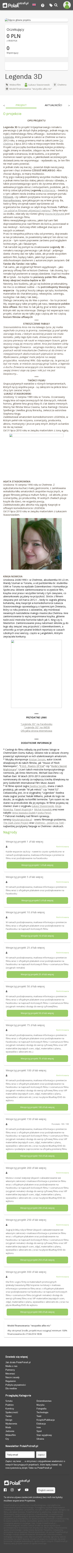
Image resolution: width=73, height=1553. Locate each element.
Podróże (9, 1405)
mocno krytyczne (54, 213)
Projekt (21, 105)
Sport (39, 1431)
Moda (8, 1427)
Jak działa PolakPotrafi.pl (18, 1362)
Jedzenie (9, 1431)
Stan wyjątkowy (44, 1435)
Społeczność (11, 1412)
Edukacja (41, 1423)
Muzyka (40, 1405)
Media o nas (11, 1366)
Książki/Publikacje (45, 1420)
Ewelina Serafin (37, 786)
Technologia (42, 1412)
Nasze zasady (12, 1377)
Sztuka (8, 1401)
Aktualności (53, 105)
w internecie (49, 190)
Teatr (38, 1416)
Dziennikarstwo (43, 1401)
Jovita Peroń (44, 812)
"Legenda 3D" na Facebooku (36, 724)
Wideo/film (15, 84)
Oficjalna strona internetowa (36, 730)
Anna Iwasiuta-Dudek (24, 812)
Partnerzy (10, 1370)
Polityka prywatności (15, 1385)
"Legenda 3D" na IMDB (37, 727)
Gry (7, 1439)
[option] (21, 105)
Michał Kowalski (43, 809)
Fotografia (41, 1408)
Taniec (8, 1416)
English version (45, 1490)
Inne (38, 1427)
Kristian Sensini (37, 759)
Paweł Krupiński (23, 809)
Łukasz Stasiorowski (39, 84)
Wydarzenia (11, 1423)
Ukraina (40, 1439)
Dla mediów (11, 1388)
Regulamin (10, 1381)
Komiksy (9, 1408)
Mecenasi (10, 1373)
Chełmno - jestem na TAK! (49, 822)
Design (8, 1420)
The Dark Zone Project (16, 822)
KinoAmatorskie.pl (22, 819)
